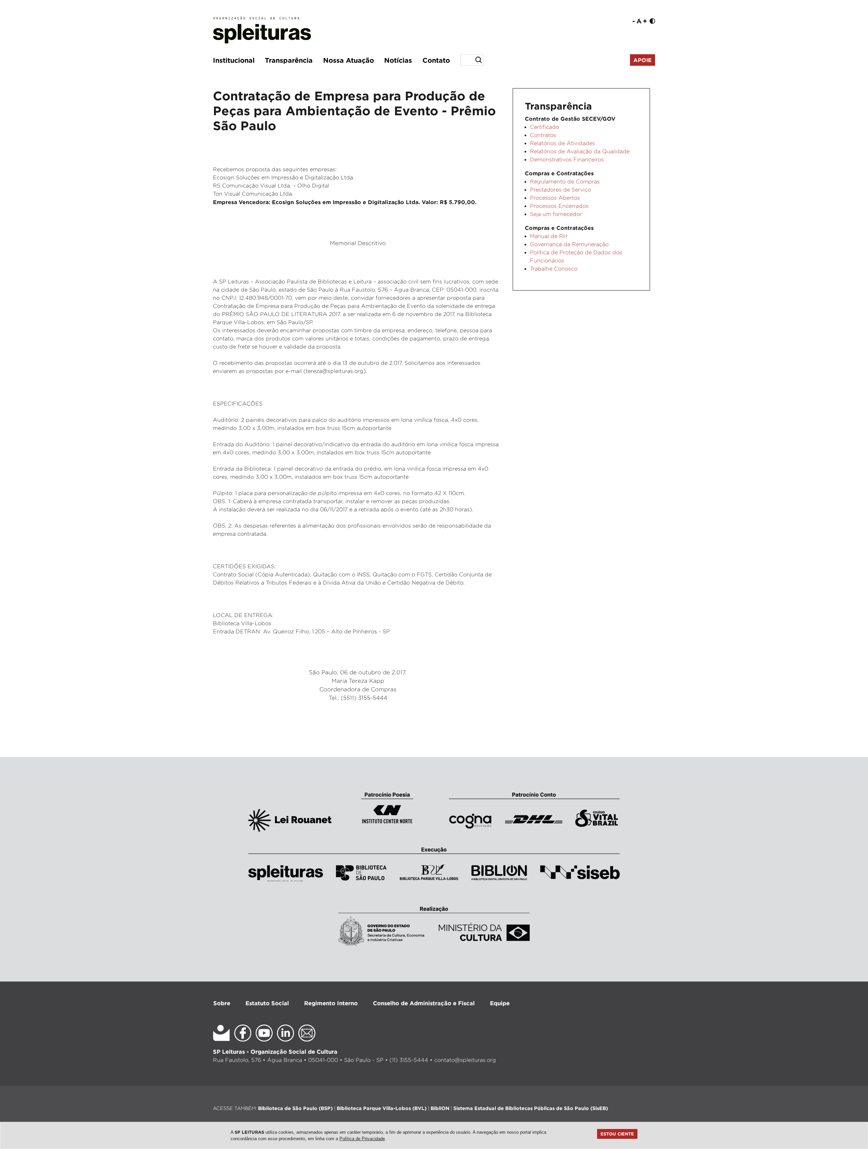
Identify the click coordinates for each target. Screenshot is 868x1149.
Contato (436, 60)
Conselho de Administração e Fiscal (424, 1003)
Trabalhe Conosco (553, 269)
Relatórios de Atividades (562, 143)
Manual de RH (548, 236)
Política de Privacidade (362, 1138)
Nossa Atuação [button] (348, 60)
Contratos (543, 135)
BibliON (440, 1108)
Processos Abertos (555, 198)
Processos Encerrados (559, 206)
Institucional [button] (234, 60)
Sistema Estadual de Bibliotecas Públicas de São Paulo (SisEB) (530, 1108)
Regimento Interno (331, 1003)
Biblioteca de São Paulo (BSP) (295, 1108)
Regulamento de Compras (565, 181)
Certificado (544, 127)
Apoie (642, 60)
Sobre (221, 1003)
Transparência (289, 60)
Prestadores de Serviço (560, 190)
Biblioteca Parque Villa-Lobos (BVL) (382, 1108)
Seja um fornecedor (556, 214)
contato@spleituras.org (465, 1060)
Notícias (398, 60)
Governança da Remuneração (569, 244)
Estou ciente (617, 1133)
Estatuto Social (267, 1003)
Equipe (500, 1003)
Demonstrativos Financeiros (567, 159)
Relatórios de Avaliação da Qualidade (580, 151)
